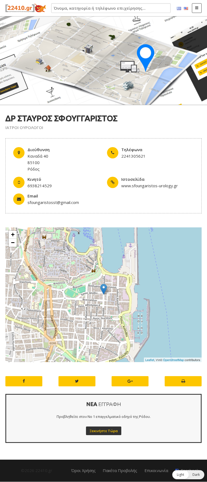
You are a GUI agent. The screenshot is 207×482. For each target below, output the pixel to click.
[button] (188, 474)
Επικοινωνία (156, 470)
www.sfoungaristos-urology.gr (149, 185)
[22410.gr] (25, 8)
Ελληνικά (179, 8)
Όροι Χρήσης (83, 470)
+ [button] (13, 234)
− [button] (13, 242)
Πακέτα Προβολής (120, 470)
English (186, 8)
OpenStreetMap (173, 360)
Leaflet (149, 360)
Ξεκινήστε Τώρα (103, 430)
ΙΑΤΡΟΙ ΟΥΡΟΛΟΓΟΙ (24, 127)
